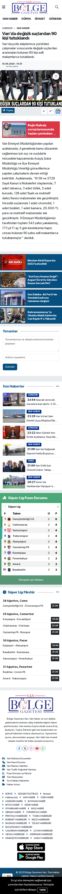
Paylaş (9, 110)
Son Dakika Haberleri (18, 780)
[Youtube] (37, 748)
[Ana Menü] (3, 7)
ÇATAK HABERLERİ (43, 830)
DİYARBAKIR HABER (15, 808)
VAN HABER (10, 18)
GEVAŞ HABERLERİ (14, 834)
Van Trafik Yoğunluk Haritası (21, 769)
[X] (25, 748)
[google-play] (31, 857)
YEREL (31, 461)
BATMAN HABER (36, 801)
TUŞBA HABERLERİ (42, 816)
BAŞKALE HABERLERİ (16, 823)
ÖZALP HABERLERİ (41, 823)
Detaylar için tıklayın (31, 580)
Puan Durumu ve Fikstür (19, 773)
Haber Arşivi (13, 784)
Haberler (7, 28)
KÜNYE (9, 794)
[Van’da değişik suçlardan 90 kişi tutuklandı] (31, 88)
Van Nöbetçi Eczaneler (19, 758)
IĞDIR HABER (31, 805)
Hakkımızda (11, 797)
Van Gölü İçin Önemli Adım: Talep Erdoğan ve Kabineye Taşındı (40, 468)
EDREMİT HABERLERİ (16, 819)
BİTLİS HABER (12, 805)
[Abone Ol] (58, 111)
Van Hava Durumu (16, 762)
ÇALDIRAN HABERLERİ (16, 830)
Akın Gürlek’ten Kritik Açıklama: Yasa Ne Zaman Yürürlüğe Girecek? (41, 435)
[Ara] (57, 7)
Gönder (10, 366)
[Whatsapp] (43, 748)
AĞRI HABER (47, 797)
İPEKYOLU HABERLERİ (16, 816)
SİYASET (40, 18)
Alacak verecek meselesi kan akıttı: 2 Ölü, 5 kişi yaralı (42, 402)
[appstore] (31, 847)
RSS (9, 876)
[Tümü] (57, 386)
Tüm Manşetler (15, 777)
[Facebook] (19, 748)
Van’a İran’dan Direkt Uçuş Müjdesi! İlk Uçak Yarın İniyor (41, 419)
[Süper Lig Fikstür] (57, 592)
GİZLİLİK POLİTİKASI (28, 794)
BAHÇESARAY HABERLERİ (18, 827)
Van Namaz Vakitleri (17, 766)
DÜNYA (26, 18)
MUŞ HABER (37, 808)
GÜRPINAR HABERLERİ (41, 834)
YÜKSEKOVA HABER (36, 812)
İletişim (47, 794)
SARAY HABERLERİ (43, 838)
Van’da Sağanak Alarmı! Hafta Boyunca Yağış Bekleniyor (41, 452)
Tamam (42, 890)
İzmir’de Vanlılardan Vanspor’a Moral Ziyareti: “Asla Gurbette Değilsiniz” (40, 485)
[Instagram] (31, 748)
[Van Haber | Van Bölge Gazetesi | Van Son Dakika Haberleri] (29, 7)
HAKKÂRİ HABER (14, 801)
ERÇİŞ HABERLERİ (40, 819)
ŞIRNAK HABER (13, 812)
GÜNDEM (55, 18)
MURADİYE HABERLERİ (17, 838)
